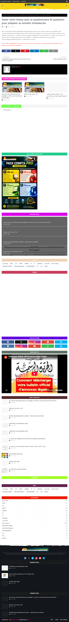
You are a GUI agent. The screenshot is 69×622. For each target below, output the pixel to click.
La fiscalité (46, 263)
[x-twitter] (21, 342)
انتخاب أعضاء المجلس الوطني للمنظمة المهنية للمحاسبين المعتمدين (57, 95)
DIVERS (20, 263)
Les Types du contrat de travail (17, 469)
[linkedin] (43, 558)
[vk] (8, 346)
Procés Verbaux (16, 1)
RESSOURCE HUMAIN (7, 266)
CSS (16, 263)
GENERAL (27, 263)
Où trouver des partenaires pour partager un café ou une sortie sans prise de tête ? (12, 96)
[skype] (61, 342)
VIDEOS (46, 266)
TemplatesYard (15, 619)
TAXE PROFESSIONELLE (19, 266)
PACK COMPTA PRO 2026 (15, 454)
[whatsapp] (48, 346)
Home (52, 619)
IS (34, 263)
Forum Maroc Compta (6, 1)
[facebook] (67, 1)
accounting (5, 263)
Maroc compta (55, 263)
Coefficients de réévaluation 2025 (18, 431)
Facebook (23, 1)
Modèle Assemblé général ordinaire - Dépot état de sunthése (20, 242)
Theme (28, 619)
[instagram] (34, 342)
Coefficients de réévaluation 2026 (12, 251)
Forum (56, 619)
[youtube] (48, 342)
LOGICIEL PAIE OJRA (14, 461)
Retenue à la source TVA (31, 94)
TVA (41, 266)
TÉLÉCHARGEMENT (30, 266)
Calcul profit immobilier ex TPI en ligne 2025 (21, 574)
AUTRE (11, 263)
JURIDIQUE (39, 263)
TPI (37, 266)
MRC (4, 26)
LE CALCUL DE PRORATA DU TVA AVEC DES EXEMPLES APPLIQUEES (27, 438)
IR (31, 263)
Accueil (4, 15)
